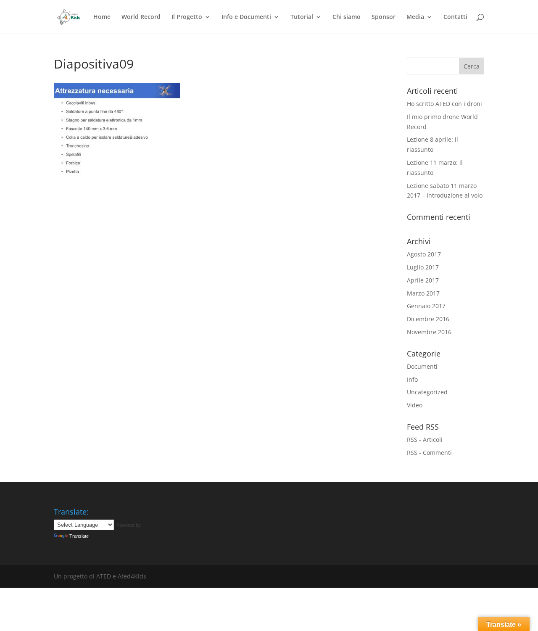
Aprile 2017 (423, 280)
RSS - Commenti (429, 453)
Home (102, 17)
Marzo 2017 (423, 293)
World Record (141, 17)
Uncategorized (427, 392)
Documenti (422, 366)
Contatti (455, 17)
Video (414, 405)
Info (412, 379)
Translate (79, 536)
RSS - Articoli (425, 440)
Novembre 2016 (429, 332)
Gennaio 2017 (426, 306)
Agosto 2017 (424, 254)
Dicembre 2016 (428, 319)
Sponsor (384, 17)
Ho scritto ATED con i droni (444, 104)
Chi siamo (346, 17)
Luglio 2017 (423, 267)
